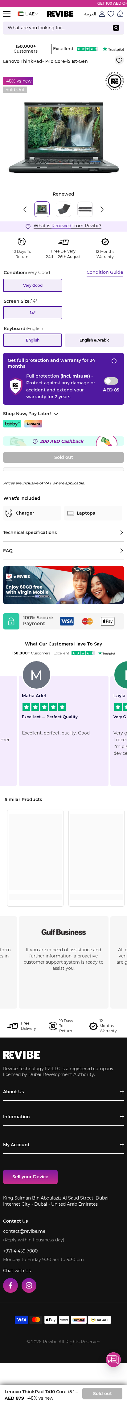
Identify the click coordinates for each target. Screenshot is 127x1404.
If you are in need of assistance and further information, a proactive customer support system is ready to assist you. (64, 959)
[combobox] (55, 28)
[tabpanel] (63, 137)
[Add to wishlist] (119, 60)
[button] (113, 1359)
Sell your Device (30, 1176)
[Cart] (120, 13)
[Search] (63, 28)
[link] (35, 885)
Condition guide (105, 272)
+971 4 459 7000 (20, 1251)
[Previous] (25, 209)
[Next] (102, 209)
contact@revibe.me (24, 1231)
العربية (90, 14)
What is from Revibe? (67, 226)
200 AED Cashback (61, 441)
